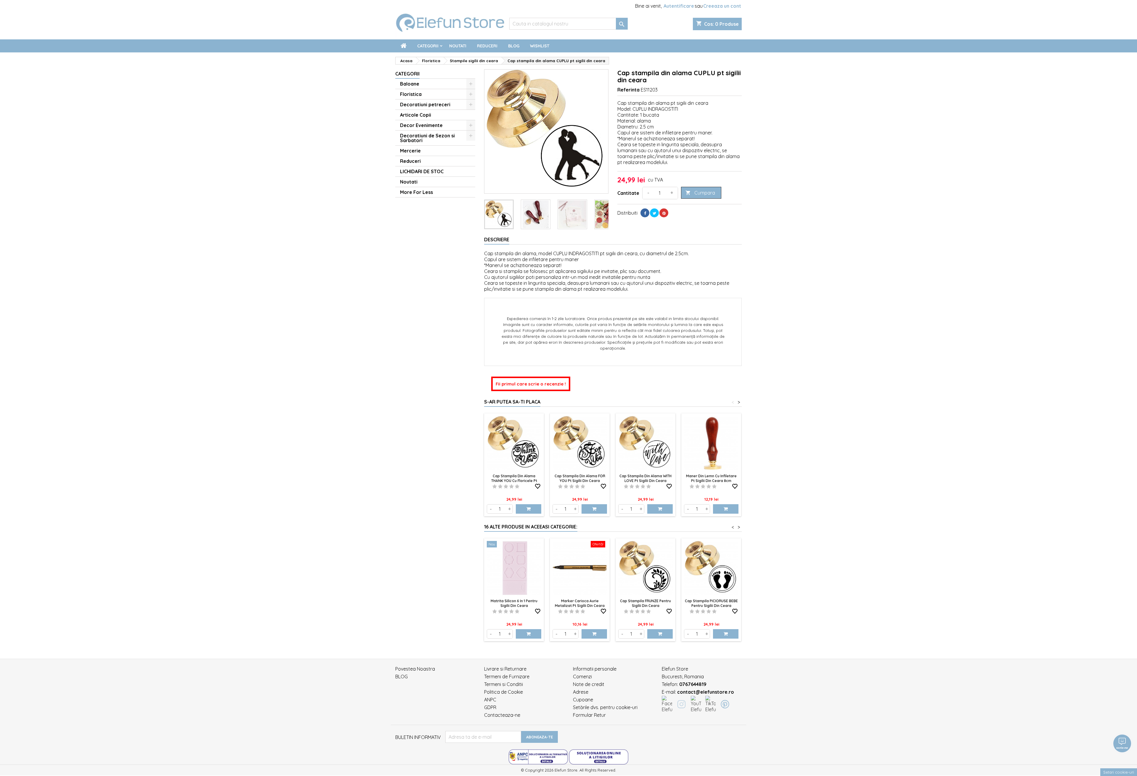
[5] (517, 486)
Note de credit (588, 684)
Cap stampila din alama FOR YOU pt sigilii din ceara (580, 478)
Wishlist (539, 46)
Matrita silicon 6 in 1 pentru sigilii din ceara (514, 603)
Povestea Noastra (415, 669)
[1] (494, 486)
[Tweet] (654, 212)
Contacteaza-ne (502, 715)
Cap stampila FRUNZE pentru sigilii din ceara (645, 603)
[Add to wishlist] (538, 485)
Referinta (628, 90)
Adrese (580, 692)
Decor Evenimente (421, 125)
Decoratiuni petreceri (425, 104)
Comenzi (582, 676)
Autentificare (679, 6)
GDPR (490, 707)
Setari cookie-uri (1118, 772)
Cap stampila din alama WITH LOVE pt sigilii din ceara (645, 478)
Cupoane (583, 700)
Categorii (428, 46)
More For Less (416, 192)
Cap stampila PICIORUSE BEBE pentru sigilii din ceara (711, 603)
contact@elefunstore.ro (705, 692)
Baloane (409, 84)
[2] (500, 486)
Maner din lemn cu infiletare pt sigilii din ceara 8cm (711, 478)
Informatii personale (594, 669)
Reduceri (487, 46)
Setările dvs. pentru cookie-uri (605, 707)
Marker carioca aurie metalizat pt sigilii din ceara (580, 603)
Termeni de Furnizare (506, 676)
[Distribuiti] (644, 212)
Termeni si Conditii (503, 684)
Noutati (457, 46)
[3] (506, 486)
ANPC (490, 700)
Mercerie (410, 151)
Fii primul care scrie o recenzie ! (531, 384)
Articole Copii (415, 115)
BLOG (401, 676)
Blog (513, 46)
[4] (511, 486)
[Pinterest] (663, 212)
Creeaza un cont (722, 6)
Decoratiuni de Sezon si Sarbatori (427, 138)
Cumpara (700, 193)
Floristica (411, 94)
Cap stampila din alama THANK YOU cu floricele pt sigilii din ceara (514, 481)
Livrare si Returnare (505, 669)
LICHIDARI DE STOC (422, 171)
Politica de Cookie (503, 692)
